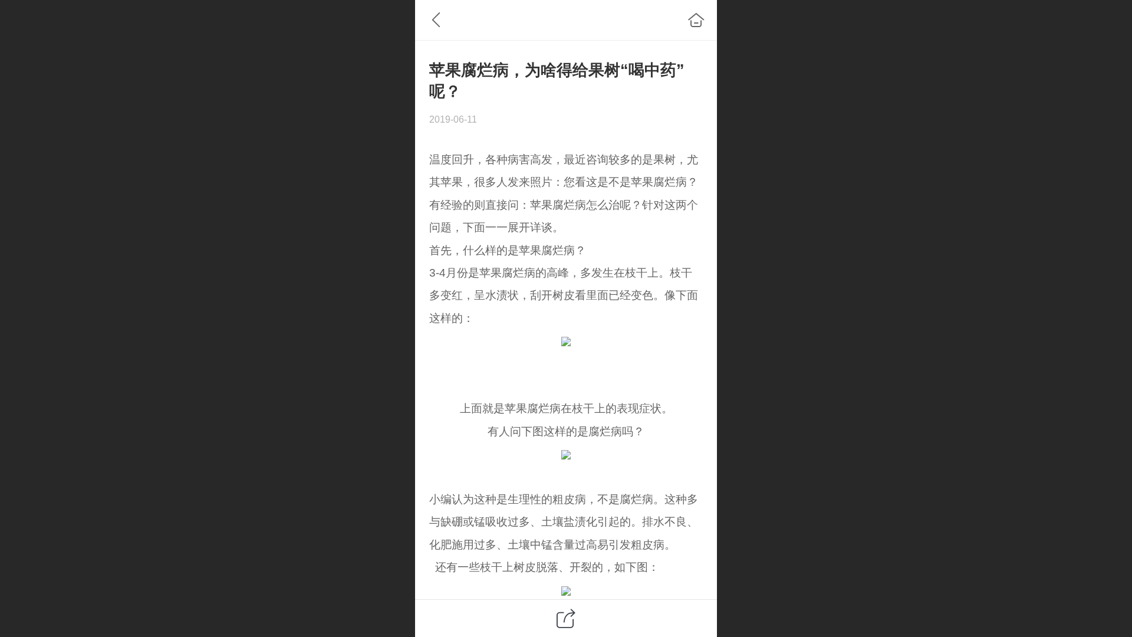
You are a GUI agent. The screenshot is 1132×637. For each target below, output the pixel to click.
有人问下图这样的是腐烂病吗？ (566, 431)
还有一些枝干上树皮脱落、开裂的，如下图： (544, 567)
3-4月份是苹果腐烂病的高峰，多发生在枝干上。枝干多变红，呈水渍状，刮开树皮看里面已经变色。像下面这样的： (563, 295)
